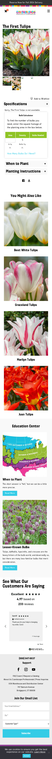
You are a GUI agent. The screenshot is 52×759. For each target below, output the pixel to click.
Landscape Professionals (24, 680)
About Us (8, 680)
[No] (49, 752)
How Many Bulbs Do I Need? (21, 154)
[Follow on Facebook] (18, 669)
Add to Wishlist (41, 99)
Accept (26, 756)
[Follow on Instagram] (26, 669)
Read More (10, 493)
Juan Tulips (26, 414)
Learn (19, 676)
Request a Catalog (31, 676)
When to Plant (12, 479)
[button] (48, 11)
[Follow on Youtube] (33, 669)
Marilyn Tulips (26, 359)
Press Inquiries (42, 680)
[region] (26, 626)
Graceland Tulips (26, 305)
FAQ (14, 676)
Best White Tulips (26, 250)
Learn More (39, 752)
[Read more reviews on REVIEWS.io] (36, 650)
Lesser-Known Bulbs (16, 547)
